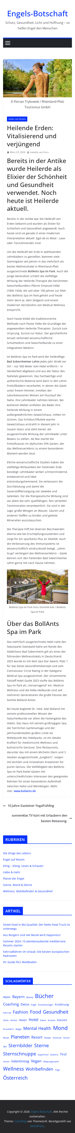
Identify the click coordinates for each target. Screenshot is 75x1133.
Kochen (51, 1020)
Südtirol (54, 1054)
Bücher (44, 996)
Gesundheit (55, 1011)
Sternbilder (20, 1045)
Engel (33, 1004)
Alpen (7, 997)
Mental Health (37, 1028)
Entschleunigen (45, 1004)
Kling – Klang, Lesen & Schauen (23, 866)
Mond (60, 1027)
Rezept (47, 1037)
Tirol (63, 1054)
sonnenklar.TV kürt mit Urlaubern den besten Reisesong (39, 818)
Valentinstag (20, 1061)
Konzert (62, 1020)
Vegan (36, 1061)
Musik (6, 1037)
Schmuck (57, 1037)
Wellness (13, 1068)
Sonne (66, 1037)
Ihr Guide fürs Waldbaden (20, 962)
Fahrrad (7, 1012)
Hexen (23, 1020)
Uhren (6, 1061)
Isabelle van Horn (39, 152)
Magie (19, 1029)
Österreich (15, 1077)
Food (35, 1011)
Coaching (11, 1004)
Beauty (29, 997)
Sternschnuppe (19, 1054)
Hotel (33, 1019)
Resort (36, 1037)
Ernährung (62, 1004)
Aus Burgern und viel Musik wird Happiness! (32, 935)
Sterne (41, 1045)
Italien (43, 1020)
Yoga (57, 1069)
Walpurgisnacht (51, 1061)
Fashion (20, 1012)
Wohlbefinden (39, 1069)
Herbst (13, 1020)
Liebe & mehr (11, 872)
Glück (6, 1020)
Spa (5, 1046)
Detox (25, 1004)
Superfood (43, 1054)
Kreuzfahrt (8, 1029)
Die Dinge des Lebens (17, 853)
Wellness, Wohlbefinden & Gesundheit (28, 891)
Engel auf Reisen (17, 119)
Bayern (18, 996)
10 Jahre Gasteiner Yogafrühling (31, 806)
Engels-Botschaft (37, 13)
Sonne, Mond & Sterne (17, 885)
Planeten (20, 1037)
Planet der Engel (13, 878)
